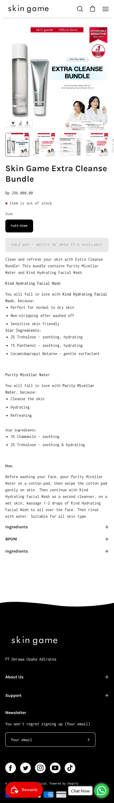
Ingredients (16, 526)
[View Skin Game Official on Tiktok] (70, 768)
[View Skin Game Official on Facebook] (10, 768)
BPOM (11, 538)
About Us (14, 676)
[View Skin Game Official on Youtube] (55, 768)
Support (13, 695)
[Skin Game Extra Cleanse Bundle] (17, 145)
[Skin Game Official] (27, 9)
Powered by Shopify (64, 783)
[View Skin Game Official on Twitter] (25, 768)
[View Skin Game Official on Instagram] (40, 768)
